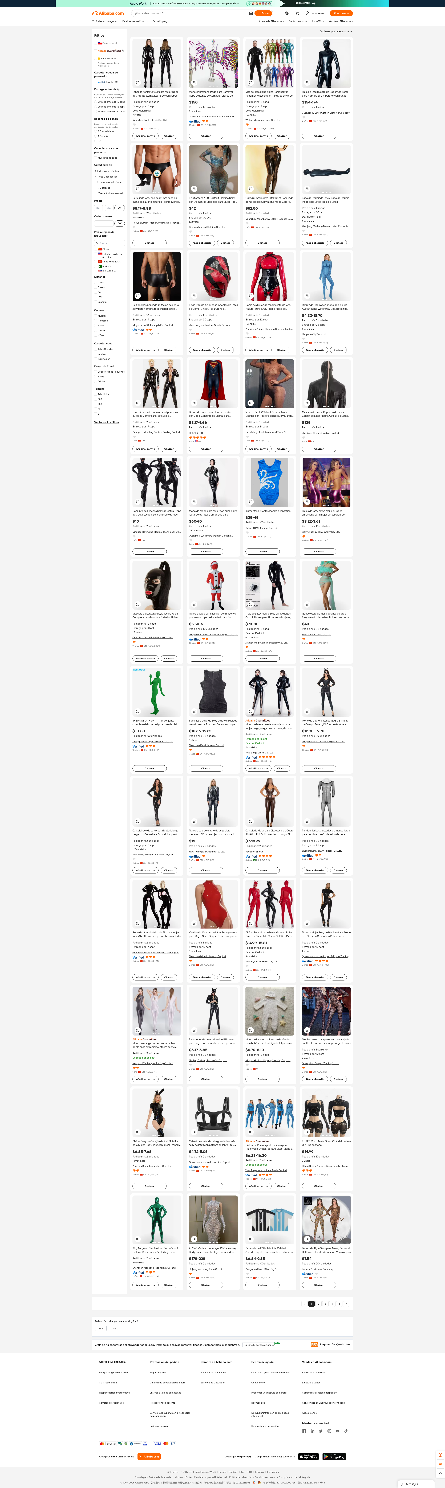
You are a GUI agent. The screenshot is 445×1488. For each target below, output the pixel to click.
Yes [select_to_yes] (101, 1328)
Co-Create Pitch (108, 1382)
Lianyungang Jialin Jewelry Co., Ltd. (321, 531)
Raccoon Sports (254, 851)
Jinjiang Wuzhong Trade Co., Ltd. (206, 1269)
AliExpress (173, 1472)
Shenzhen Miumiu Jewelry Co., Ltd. (207, 956)
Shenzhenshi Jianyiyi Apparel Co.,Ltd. (322, 850)
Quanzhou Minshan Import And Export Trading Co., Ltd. (209, 1162)
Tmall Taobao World (205, 1472)
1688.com (186, 1472)
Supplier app (244, 1456)
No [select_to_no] (114, 1328)
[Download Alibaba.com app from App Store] (308, 1456)
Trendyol (259, 1472)
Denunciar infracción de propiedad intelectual (270, 1414)
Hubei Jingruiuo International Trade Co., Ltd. (269, 432)
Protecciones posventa (162, 1402)
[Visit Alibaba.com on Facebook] (304, 1431)
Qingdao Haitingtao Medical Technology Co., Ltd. (156, 531)
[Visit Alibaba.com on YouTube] (337, 1431)
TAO (249, 1472)
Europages (273, 1472)
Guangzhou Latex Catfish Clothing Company (326, 112)
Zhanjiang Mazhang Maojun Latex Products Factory (325, 226)
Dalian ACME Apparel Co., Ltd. (261, 528)
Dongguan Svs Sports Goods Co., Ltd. (152, 741)
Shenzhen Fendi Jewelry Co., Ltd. (206, 745)
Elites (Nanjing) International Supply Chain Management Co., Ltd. (324, 1166)
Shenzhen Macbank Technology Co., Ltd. (154, 1267)
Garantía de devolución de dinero (167, 1382)
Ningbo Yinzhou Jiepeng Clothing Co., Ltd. (267, 1060)
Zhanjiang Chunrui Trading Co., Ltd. (320, 433)
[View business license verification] (254, 1483)
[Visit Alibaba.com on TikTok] (346, 1431)
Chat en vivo (258, 1382)
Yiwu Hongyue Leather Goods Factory (209, 325)
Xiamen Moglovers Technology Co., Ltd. (266, 642)
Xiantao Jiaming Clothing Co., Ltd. (207, 227)
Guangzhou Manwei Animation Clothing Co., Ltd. (156, 952)
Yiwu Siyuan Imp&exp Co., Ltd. (261, 961)
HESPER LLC (196, 433)
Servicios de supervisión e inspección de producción (170, 1414)
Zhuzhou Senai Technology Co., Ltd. (151, 1166)
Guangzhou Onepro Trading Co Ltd (320, 1063)
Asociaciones (309, 1412)
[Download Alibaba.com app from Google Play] (334, 1456)
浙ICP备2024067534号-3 (311, 1482)
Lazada (222, 1472)
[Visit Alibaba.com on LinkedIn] (312, 1431)
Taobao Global (236, 1472)
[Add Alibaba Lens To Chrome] (149, 1456)
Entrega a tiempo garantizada (165, 1392)
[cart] (298, 13)
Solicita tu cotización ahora (260, 1344)
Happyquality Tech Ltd (314, 334)
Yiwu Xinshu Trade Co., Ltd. (316, 634)
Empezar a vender (311, 1382)
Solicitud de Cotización (213, 1382)
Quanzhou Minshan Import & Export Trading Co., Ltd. (325, 956)
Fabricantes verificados (213, 1372)
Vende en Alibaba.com (314, 1372)
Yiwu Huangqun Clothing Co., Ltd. (207, 851)
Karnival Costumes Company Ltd (319, 1269)
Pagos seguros (158, 1372)
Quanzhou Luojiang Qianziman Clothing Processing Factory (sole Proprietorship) (211, 535)
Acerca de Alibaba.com (112, 1361)
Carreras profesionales (111, 1402)
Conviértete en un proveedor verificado (323, 1402)
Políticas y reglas (159, 1426)
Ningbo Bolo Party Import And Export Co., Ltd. (213, 634)
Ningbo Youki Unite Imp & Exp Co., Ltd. (152, 325)
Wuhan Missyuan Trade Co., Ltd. (262, 120)
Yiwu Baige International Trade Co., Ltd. (266, 1170)
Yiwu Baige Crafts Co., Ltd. (259, 752)
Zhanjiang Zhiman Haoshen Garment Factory (269, 329)
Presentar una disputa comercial (268, 1392)
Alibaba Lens (115, 1456)
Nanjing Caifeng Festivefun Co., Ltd (208, 1060)
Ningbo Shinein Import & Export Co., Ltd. (323, 741)
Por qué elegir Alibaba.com (113, 1372)
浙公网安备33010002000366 (279, 1482)
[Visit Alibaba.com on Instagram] (329, 1431)
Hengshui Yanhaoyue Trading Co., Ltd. (152, 1063)
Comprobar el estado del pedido (319, 1392)
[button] (251, 13)
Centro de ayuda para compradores (270, 1372)
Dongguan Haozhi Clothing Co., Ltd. (264, 1269)
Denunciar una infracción (265, 1426)
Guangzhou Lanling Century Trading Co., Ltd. (156, 432)
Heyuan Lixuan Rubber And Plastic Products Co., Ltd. (156, 222)
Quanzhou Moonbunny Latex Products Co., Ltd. (268, 218)
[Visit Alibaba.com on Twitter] (321, 1431)
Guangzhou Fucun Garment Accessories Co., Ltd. (213, 116)
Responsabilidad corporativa (114, 1392)
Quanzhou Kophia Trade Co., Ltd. (149, 120)
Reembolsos (258, 1402)
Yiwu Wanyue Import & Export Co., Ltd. (152, 854)
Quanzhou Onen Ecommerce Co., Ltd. (152, 637)
